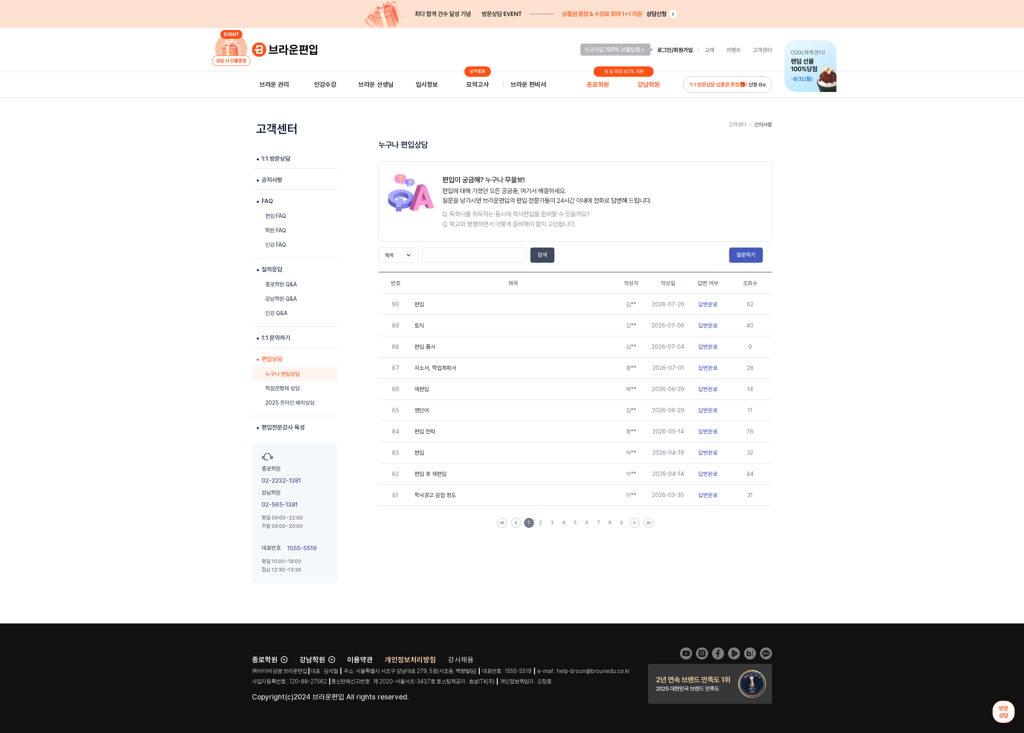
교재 (709, 50)
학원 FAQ (275, 230)
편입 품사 (424, 347)
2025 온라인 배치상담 (290, 402)
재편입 (421, 389)
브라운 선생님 (376, 84)
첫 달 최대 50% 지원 (624, 71)
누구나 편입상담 (282, 374)
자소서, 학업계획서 (435, 368)
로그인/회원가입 (675, 50)
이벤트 (733, 50)
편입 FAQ (275, 216)
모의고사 (477, 82)
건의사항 (763, 125)
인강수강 (325, 84)
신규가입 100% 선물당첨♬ (615, 49)
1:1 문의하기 (276, 338)
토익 (419, 325)
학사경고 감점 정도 (435, 495)
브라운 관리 (274, 84)
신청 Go (728, 85)
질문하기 (746, 255)
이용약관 (360, 659)
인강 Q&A (276, 313)
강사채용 (461, 659)
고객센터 (762, 50)
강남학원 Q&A (281, 299)
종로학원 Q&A (281, 284)
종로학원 (598, 84)
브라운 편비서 (528, 84)
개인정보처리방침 (410, 659)
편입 (419, 304)
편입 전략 (424, 431)
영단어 (421, 410)
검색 (542, 255)
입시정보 (427, 84)
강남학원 (649, 84)
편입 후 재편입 (430, 474)
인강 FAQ (275, 245)
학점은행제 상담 (282, 388)
